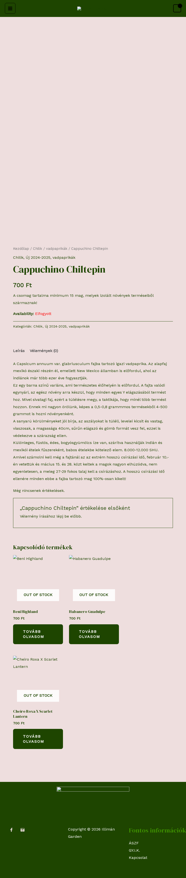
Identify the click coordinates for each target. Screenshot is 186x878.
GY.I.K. (134, 850)
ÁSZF (134, 843)
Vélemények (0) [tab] (44, 350)
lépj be (62, 516)
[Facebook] (11, 830)
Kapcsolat (138, 857)
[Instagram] (22, 830)
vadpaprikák (56, 248)
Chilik (37, 248)
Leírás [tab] (19, 350)
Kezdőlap (21, 248)
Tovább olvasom (33, 634)
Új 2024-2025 (38, 257)
